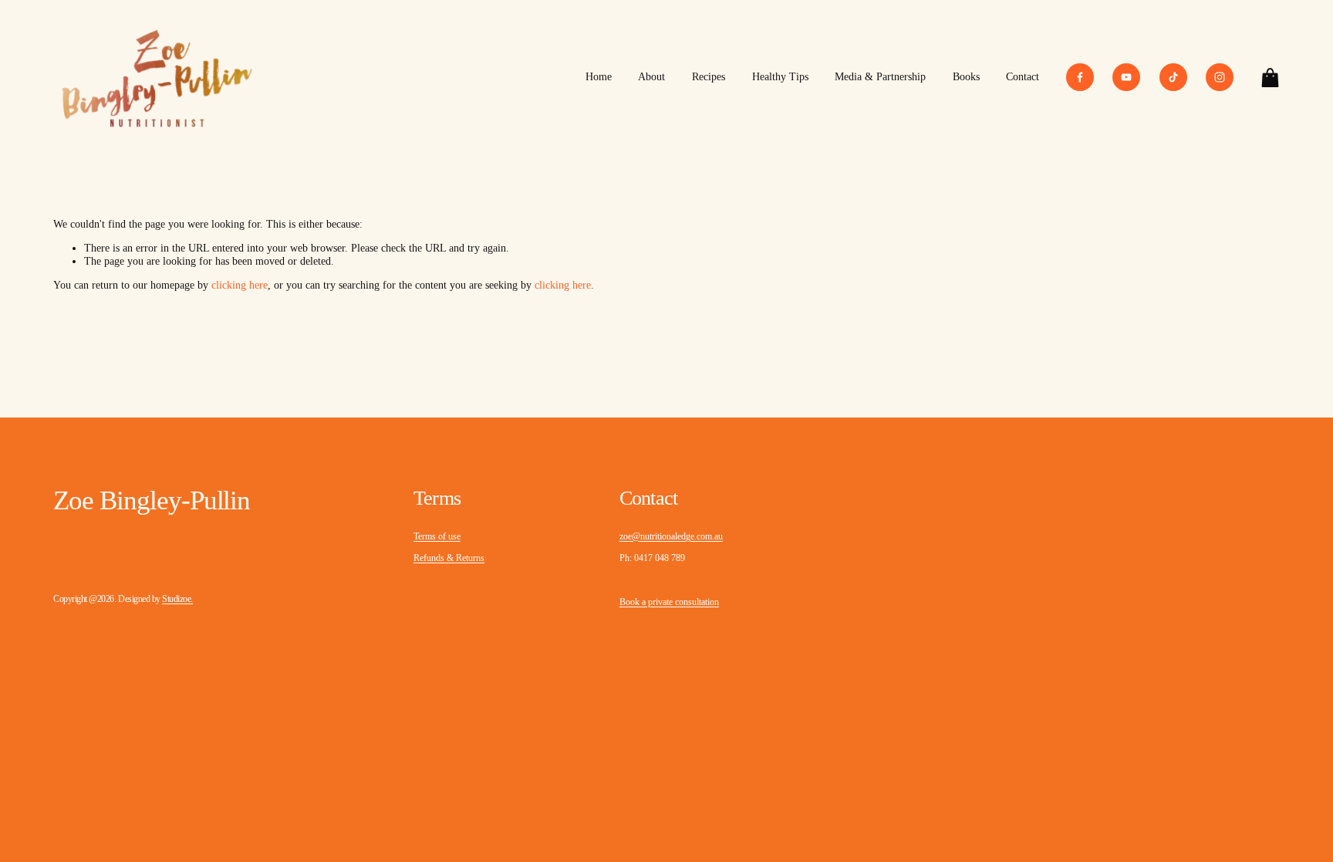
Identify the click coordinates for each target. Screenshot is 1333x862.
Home (599, 77)
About (651, 77)
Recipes (708, 77)
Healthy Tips (780, 77)
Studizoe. (177, 598)
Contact (1022, 77)
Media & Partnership (880, 77)
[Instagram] (1219, 77)
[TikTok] (1173, 77)
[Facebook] (1080, 77)
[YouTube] (1126, 77)
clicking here (239, 285)
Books (966, 77)
